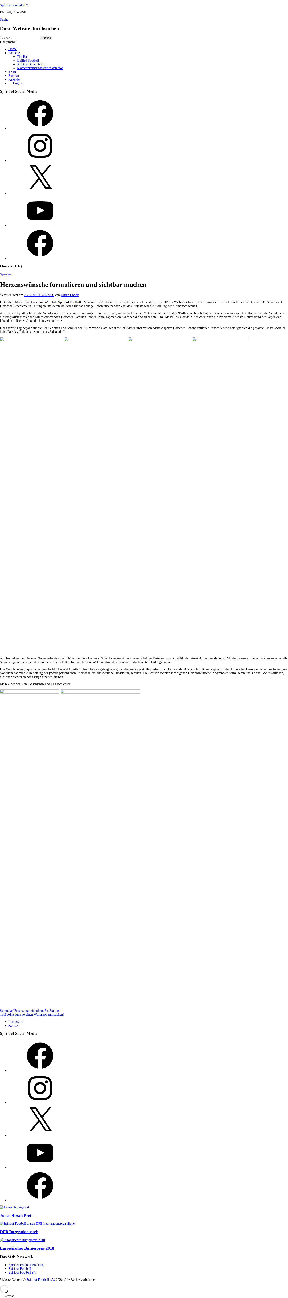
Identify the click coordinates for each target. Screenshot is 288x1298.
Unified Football (28, 60)
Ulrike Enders (70, 295)
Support (13, 75)
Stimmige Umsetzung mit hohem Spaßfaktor (29, 1010)
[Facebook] (40, 128)
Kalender (14, 79)
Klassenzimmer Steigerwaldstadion (40, 68)
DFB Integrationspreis (19, 1232)
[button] (144, 1296)
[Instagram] (40, 160)
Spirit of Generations (30, 64)
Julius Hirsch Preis (16, 1215)
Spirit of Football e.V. (14, 5)
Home (12, 49)
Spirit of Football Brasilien (26, 1265)
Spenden (6, 274)
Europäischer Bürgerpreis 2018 (27, 1248)
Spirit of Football (19, 1268)
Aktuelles (14, 53)
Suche (4, 19)
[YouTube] (40, 225)
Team (12, 72)
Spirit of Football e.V (22, 1272)
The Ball (22, 56)
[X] (40, 193)
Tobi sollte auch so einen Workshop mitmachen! (32, 1014)
